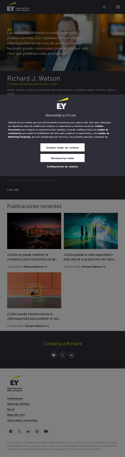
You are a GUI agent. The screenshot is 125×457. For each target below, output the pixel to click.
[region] (62, 135)
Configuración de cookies (62, 166)
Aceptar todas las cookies (62, 147)
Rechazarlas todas (62, 158)
